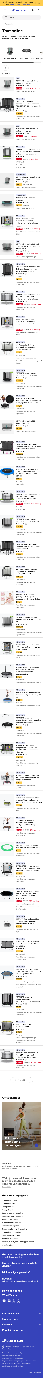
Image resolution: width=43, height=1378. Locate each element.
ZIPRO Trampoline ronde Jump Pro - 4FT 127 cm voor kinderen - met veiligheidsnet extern (28, 152)
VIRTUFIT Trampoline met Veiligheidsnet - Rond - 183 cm (27, 374)
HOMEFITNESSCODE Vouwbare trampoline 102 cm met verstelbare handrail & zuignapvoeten (28, 670)
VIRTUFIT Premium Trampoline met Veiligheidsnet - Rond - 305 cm (28, 619)
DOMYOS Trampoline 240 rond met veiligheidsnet (28, 82)
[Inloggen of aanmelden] (33, 10)
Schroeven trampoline (11, 1235)
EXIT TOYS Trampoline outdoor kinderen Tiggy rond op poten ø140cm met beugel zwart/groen (29, 800)
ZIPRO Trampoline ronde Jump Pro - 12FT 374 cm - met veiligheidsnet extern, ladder (28, 297)
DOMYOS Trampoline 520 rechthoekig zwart (26, 422)
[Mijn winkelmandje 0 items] (38, 10)
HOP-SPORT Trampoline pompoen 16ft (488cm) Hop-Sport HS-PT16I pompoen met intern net (27, 748)
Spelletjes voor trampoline (12, 1216)
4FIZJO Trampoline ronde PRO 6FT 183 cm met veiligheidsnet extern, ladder (28, 647)
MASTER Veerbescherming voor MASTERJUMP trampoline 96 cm (28, 846)
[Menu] (4, 10)
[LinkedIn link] (18, 1301)
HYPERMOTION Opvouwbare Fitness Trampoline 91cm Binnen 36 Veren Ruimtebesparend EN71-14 (28, 472)
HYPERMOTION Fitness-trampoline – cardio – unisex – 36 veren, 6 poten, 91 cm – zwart (28, 400)
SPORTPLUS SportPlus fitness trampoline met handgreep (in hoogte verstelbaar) (28, 777)
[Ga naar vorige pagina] (13, 1080)
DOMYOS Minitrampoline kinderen (25, 199)
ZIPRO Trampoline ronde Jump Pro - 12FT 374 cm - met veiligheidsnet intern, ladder (28, 1055)
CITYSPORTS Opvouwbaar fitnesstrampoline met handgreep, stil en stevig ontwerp (26, 823)
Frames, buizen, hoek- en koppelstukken (18, 1242)
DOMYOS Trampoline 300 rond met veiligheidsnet (28, 130)
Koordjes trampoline (10, 1219)
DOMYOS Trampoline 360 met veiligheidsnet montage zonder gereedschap (28, 246)
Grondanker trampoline (11, 1223)
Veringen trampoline (10, 1238)
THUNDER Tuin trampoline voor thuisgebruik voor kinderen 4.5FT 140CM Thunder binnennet (28, 269)
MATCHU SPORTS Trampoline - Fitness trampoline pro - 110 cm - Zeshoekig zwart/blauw (28, 971)
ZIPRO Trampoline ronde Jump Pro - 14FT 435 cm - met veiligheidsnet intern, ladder (28, 496)
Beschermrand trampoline (12, 1213)
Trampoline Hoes (8, 1207)
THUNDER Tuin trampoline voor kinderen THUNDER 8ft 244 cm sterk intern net (28, 546)
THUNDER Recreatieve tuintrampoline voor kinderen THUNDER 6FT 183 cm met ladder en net (29, 105)
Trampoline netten (9, 1200)
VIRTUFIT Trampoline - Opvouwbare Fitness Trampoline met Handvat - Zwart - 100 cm (28, 720)
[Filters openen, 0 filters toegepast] (5, 68)
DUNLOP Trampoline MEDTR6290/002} (24, 1026)
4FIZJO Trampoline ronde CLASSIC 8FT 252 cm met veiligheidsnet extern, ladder (27, 221)
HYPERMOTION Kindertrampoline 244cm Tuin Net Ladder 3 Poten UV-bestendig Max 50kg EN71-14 (29, 868)
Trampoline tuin (10, 59)
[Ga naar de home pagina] (18, 10)
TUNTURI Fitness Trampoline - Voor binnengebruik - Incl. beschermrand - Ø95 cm (27, 893)
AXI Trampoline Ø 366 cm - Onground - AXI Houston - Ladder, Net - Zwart (26, 347)
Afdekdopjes (7, 1245)
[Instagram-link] (13, 1301)
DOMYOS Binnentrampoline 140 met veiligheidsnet (28, 178)
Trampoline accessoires (11, 1232)
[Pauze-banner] (35, 3)
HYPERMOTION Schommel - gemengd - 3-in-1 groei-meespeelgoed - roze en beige (28, 597)
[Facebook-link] (4, 1301)
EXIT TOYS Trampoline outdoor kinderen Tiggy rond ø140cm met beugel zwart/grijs (28, 921)
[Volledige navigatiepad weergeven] (3, 24)
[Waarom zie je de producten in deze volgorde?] (3, 74)
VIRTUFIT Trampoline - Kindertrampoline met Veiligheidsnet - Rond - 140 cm (28, 999)
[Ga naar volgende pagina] (30, 1080)
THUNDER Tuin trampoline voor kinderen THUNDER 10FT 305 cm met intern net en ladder (28, 446)
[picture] (7, 84)
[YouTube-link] (9, 1301)
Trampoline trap (8, 1203)
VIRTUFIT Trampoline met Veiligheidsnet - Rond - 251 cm (27, 520)
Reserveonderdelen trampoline (14, 1229)
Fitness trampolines (26, 59)
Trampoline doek (9, 1210)
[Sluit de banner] (39, 3)
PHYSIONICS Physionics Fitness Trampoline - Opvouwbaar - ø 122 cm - (29, 695)
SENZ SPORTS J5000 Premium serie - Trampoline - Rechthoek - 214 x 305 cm (28, 944)
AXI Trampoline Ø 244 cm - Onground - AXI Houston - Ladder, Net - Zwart (26, 571)
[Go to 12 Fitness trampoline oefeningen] (36, 1145)
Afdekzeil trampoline (10, 1226)
